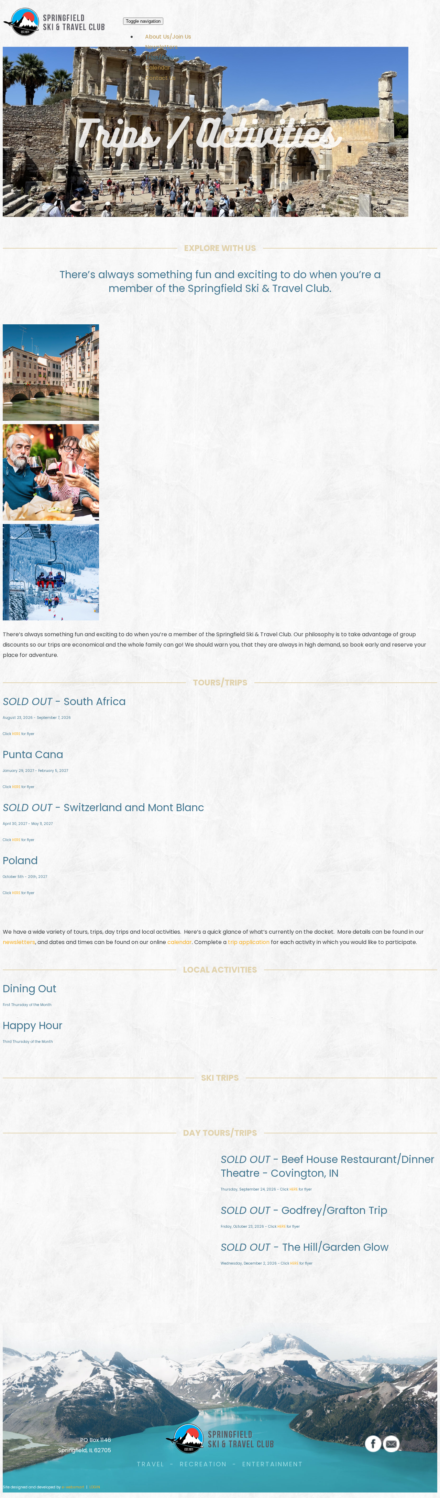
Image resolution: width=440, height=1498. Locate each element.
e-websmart (73, 1487)
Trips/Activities (165, 57)
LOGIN (94, 1487)
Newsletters (161, 47)
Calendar (157, 68)
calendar (179, 942)
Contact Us (160, 78)
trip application (249, 942)
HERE (16, 733)
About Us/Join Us (168, 37)
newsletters (19, 942)
